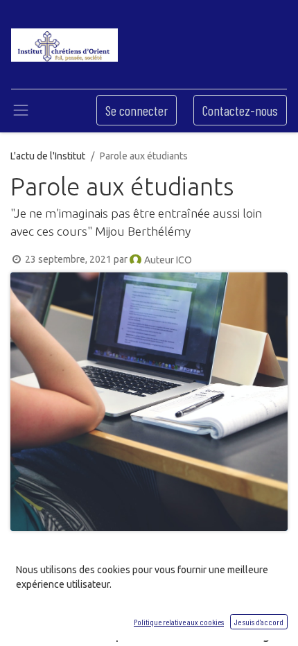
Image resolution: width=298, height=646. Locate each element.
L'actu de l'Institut (47, 156)
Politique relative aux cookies (179, 622)
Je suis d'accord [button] (258, 622)
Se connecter (136, 110)
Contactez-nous (240, 110)
